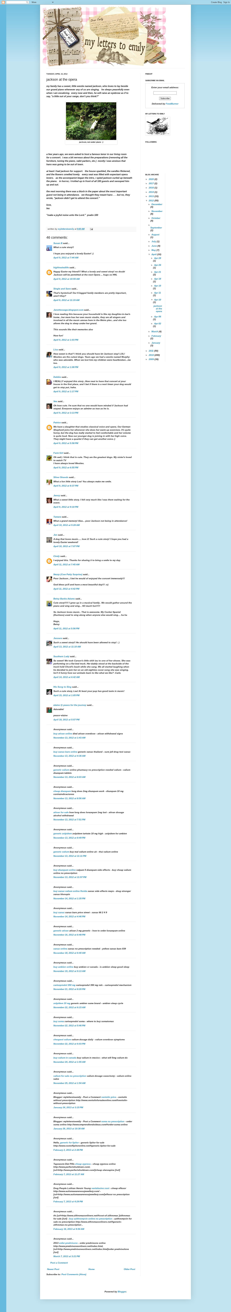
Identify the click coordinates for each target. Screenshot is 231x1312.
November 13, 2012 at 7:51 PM (69, 819)
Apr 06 (157, 316)
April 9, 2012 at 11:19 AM (66, 300)
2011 (151, 351)
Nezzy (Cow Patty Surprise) (67, 574)
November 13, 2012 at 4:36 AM (69, 756)
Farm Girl (58, 453)
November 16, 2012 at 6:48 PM (69, 934)
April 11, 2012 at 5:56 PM (66, 628)
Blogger (122, 1291)
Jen (55, 535)
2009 (151, 359)
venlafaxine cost (100, 1188)
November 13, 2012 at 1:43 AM (69, 737)
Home (91, 1269)
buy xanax (59, 912)
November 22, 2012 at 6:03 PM (69, 1043)
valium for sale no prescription (69, 1076)
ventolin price (109, 1097)
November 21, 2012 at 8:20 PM (69, 989)
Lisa (55, 349)
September (156, 227)
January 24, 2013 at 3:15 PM (68, 1107)
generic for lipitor (69, 1142)
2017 (151, 183)
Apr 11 (157, 292)
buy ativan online (62, 733)
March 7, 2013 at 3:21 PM (66, 1256)
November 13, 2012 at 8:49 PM (69, 837)
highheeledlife (61, 267)
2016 (151, 187)
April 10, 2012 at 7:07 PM (66, 546)
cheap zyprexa (83, 1164)
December (156, 204)
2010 (151, 355)
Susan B (57, 243)
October (155, 218)
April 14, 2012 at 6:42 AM (66, 677)
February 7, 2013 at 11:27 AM (68, 1174)
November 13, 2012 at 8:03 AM (69, 777)
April (154, 254)
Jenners (57, 638)
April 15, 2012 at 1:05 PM (66, 695)
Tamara (57, 517)
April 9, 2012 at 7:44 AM (65, 257)
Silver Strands (60, 477)
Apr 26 (157, 265)
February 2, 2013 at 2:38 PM (68, 1150)
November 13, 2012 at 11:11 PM (69, 856)
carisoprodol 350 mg (64, 985)
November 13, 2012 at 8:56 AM (69, 798)
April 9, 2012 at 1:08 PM (65, 367)
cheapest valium (62, 1039)
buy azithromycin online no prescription (91, 1218)
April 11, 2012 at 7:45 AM (66, 564)
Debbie (57, 377)
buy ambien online (63, 967)
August (155, 234)
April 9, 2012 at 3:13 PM (65, 413)
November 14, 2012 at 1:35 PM (69, 898)
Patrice (57, 422)
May (154, 250)
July (154, 241)
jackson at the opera (158, 309)
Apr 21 (157, 272)
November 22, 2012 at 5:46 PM (69, 1025)
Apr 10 (157, 299)
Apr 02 (157, 323)
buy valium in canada (64, 1057)
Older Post (129, 1269)
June (154, 246)
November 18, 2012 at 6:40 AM (69, 953)
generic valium (61, 770)
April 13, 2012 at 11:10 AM (67, 646)
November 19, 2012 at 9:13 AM (69, 971)
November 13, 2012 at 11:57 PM (69, 877)
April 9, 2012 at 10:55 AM (66, 279)
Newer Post (53, 1269)
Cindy (56, 556)
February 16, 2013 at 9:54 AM (68, 1229)
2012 (151, 200)
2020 (151, 179)
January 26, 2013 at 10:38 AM (69, 1128)
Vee (55, 401)
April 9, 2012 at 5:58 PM (65, 443)
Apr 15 (157, 285)
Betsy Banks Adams (64, 598)
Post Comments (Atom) (73, 1274)
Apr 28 (157, 258)
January (155, 343)
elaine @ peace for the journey (69, 705)
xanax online (60, 948)
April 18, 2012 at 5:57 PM (66, 719)
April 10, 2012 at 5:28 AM (66, 525)
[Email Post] (91, 229)
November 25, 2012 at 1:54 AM (69, 1083)
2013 (151, 196)
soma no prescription (113, 1121)
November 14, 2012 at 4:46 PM (69, 916)
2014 (151, 192)
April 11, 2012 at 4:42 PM (66, 589)
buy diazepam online (64, 870)
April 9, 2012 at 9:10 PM (65, 507)
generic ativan (61, 930)
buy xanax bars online (65, 752)
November (156, 211)
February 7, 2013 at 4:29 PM (68, 1201)
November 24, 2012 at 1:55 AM (69, 1062)
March (155, 331)
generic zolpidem (62, 833)
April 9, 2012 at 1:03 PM (65, 340)
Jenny (56, 495)
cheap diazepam (62, 791)
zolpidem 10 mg (61, 1003)
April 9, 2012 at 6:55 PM (65, 467)
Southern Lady (61, 656)
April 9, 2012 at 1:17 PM (65, 391)
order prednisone (68, 1243)
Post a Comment (59, 1262)
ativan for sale (61, 812)
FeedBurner (172, 103)
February (156, 336)
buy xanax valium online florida (70, 891)
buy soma (58, 1021)
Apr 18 (157, 279)
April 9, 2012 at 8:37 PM (65, 485)
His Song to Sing (62, 687)
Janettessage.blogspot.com (68, 310)
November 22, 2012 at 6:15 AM (69, 1007)
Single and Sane (62, 288)
